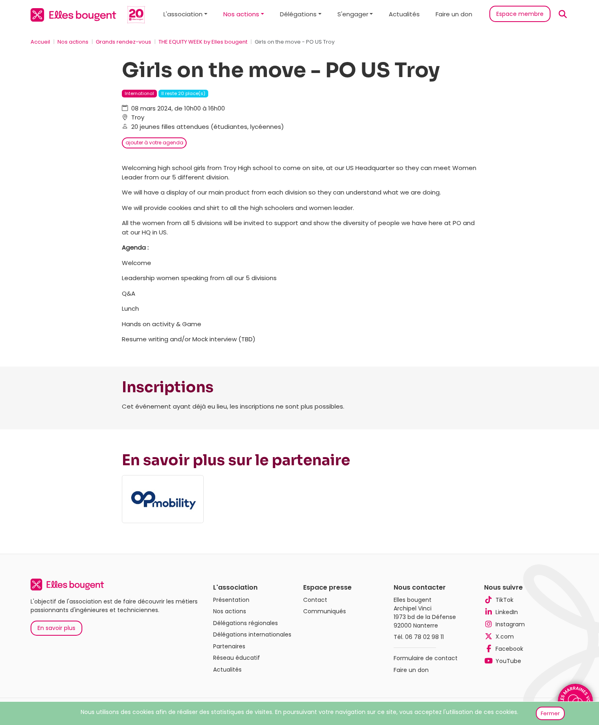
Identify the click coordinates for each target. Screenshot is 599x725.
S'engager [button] (352, 14)
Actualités (404, 14)
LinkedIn (506, 612)
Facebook (509, 649)
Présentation (231, 600)
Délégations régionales (245, 623)
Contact (315, 600)
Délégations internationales (252, 634)
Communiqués (324, 611)
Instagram (510, 624)
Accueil (40, 42)
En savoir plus (56, 628)
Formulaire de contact (426, 658)
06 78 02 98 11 (424, 637)
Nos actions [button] (241, 14)
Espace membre (520, 14)
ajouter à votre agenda (154, 142)
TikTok (504, 600)
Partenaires (229, 646)
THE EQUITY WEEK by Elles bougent (203, 42)
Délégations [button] (298, 14)
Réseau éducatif (236, 658)
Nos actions (72, 42)
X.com (504, 636)
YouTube (508, 661)
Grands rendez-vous (123, 42)
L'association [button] (183, 14)
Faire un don (454, 14)
